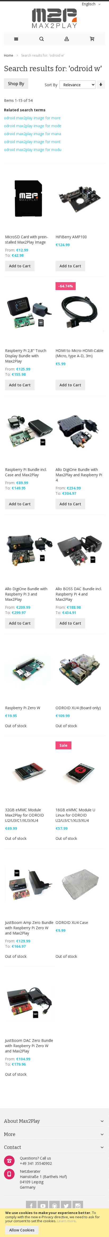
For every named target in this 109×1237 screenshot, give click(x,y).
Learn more (66, 1220)
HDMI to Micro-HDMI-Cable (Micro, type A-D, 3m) (79, 353)
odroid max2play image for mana (32, 133)
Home (9, 55)
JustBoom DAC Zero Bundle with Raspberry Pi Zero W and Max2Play (29, 1045)
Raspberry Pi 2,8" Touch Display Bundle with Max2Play (25, 356)
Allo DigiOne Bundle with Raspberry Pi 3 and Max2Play (26, 594)
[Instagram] (77, 1205)
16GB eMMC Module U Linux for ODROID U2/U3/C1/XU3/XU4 (75, 815)
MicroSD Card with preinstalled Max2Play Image (26, 239)
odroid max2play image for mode (32, 125)
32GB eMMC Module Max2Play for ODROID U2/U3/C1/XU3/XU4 (24, 815)
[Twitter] (66, 1205)
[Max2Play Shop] (54, 18)
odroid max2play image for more (32, 117)
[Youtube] (43, 1205)
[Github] (55, 1205)
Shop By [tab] (16, 83)
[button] (92, 4)
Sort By (51, 84)
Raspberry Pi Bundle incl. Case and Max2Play (26, 472)
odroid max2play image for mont (32, 141)
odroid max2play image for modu (32, 149)
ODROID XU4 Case (72, 922)
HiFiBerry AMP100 (71, 236)
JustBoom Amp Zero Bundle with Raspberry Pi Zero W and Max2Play (29, 928)
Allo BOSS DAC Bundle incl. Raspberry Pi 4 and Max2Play (79, 594)
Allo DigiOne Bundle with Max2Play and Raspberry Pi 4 (79, 475)
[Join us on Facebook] (32, 1205)
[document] (54, 1222)
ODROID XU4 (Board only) (78, 707)
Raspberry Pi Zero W (22, 707)
